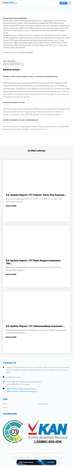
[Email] (14, 64)
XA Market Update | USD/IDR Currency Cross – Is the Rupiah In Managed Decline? (30, 76)
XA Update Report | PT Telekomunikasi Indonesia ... (35, 326)
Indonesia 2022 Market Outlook (14, 102)
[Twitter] (8, 64)
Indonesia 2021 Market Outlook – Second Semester (20, 120)
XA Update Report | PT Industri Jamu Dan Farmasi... (36, 195)
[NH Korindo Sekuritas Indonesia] (9, 3)
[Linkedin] (11, 64)
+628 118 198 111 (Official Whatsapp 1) (21, 389)
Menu (69, 3)
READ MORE (11, 206)
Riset (5, 407)
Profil (5, 404)
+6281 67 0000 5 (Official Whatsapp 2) (21, 391)
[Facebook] (4, 64)
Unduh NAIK (42, 404)
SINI (31, 52)
